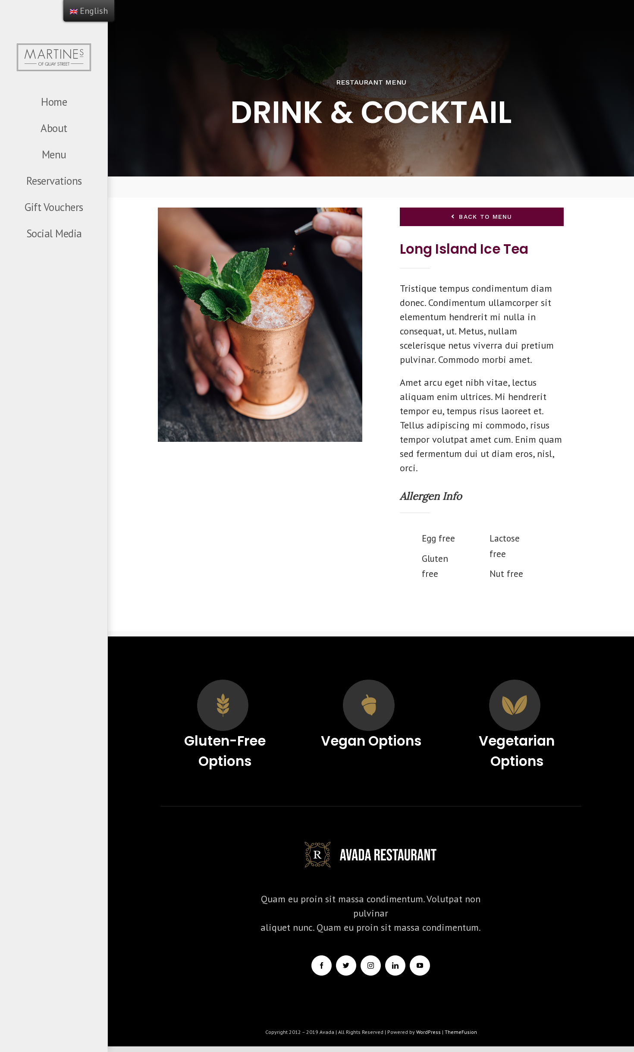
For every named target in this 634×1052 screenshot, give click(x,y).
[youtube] (420, 965)
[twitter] (346, 965)
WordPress (429, 1032)
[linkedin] (395, 965)
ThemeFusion (461, 1032)
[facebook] (321, 965)
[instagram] (371, 965)
